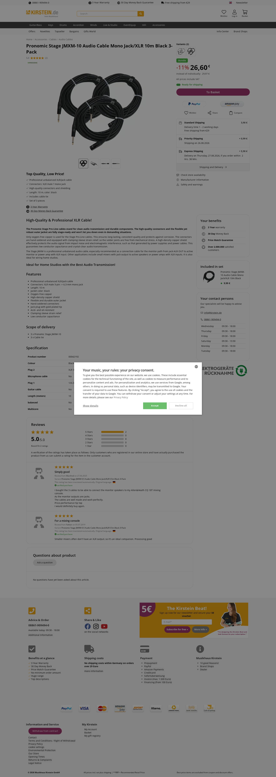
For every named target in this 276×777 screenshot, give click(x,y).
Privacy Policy (121, 397)
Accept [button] (155, 405)
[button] (90, 405)
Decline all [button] (181, 405)
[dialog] (138, 388)
